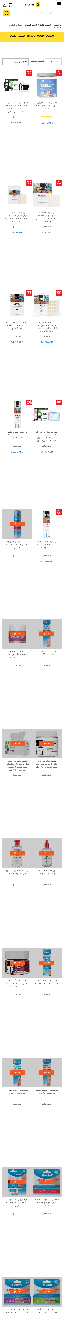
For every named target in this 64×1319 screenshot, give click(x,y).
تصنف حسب (37, 61)
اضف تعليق (17, 117)
